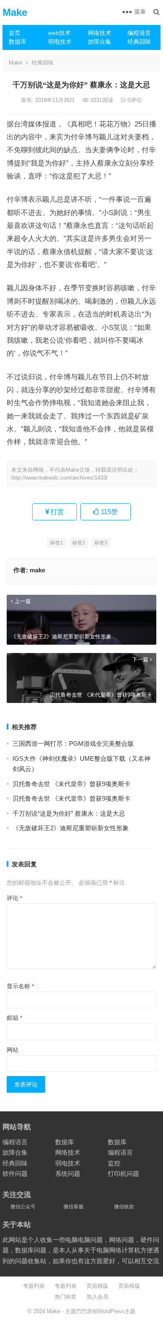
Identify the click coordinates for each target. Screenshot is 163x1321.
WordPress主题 (116, 1311)
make (37, 570)
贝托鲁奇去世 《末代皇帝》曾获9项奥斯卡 (71, 783)
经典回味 (139, 41)
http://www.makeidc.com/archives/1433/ (59, 478)
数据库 (17, 41)
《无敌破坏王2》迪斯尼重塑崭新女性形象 (71, 827)
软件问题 (15, 1173)
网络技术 (99, 33)
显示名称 (20, 986)
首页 (14, 33)
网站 (12, 1049)
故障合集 (99, 41)
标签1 (56, 543)
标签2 (78, 543)
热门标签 (65, 1297)
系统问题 (67, 1173)
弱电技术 (59, 41)
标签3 (100, 543)
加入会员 (97, 1297)
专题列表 (34, 1286)
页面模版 (97, 1286)
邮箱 (14, 1017)
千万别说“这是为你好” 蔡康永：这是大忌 (69, 813)
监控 (114, 1163)
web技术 (59, 33)
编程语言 (139, 33)
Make (15, 12)
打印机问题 (123, 1173)
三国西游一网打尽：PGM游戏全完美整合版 (73, 743)
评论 (14, 898)
